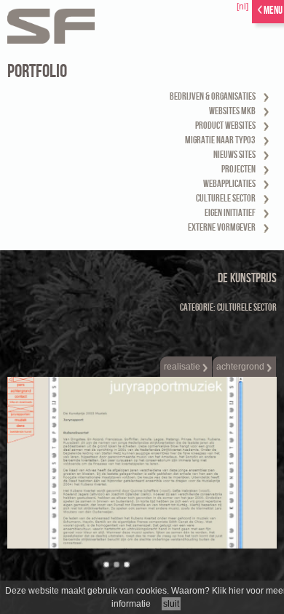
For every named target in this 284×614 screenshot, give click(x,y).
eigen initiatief (230, 213)
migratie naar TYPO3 (220, 140)
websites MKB (232, 111)
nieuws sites (234, 154)
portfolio (37, 71)
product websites (225, 125)
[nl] (242, 6)
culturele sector (226, 198)
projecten (238, 169)
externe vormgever (222, 227)
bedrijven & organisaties (213, 96)
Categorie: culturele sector (228, 307)
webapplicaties (229, 184)
